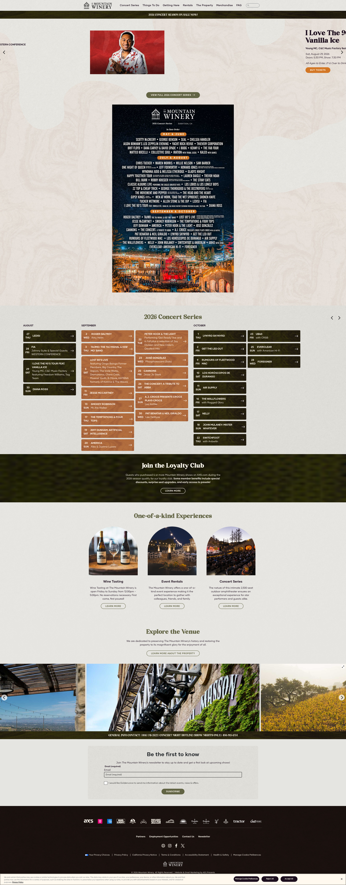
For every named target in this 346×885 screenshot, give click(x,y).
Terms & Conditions (171, 855)
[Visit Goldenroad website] (133, 821)
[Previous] (4, 52)
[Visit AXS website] (88, 821)
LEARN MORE (173, 491)
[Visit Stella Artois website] (143, 821)
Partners (140, 837)
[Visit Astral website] (226, 821)
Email (107, 770)
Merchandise (224, 5)
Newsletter (204, 837)
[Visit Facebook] (176, 845)
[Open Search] (253, 5)
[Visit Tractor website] (239, 821)
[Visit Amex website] (109, 821)
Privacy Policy (121, 855)
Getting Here (171, 5)
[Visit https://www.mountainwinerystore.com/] (163, 845)
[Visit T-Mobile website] (100, 821)
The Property (204, 5)
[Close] (342, 879)
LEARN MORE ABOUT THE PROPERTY (173, 653)
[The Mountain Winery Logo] (101, 5)
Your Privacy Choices (99, 855)
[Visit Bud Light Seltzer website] (156, 821)
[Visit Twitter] (182, 845)
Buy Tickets (83, 68)
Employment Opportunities (163, 837)
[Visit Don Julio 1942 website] (194, 821)
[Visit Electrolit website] (170, 821)
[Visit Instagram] (169, 845)
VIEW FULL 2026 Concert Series (171, 95)
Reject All (270, 879)
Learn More (113, 606)
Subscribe (173, 791)
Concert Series (129, 5)
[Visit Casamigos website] (183, 821)
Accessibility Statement (197, 855)
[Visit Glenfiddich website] (216, 821)
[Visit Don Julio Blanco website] (206, 821)
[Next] (342, 52)
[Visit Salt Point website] (255, 821)
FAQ (239, 5)
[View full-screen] (343, 666)
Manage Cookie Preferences (246, 879)
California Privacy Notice (144, 855)
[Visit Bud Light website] (121, 821)
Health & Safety (221, 855)
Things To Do (151, 5)
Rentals (188, 5)
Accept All (289, 879)
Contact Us (188, 837)
